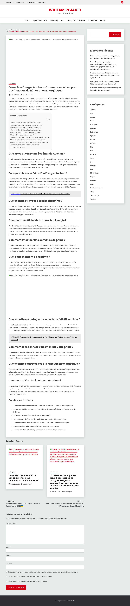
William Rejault (65, 10)
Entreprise (81, 20)
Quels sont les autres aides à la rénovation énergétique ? (30, 142)
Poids (92, 184)
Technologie (54, 20)
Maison (27, 20)
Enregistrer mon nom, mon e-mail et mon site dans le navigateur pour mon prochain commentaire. (43, 572)
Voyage (102, 20)
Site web (9, 564)
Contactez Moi (18, 2)
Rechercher (116, 35)
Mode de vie (92, 20)
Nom (8, 547)
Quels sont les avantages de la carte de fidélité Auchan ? (30, 137)
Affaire (92, 110)
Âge (91, 113)
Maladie (93, 166)
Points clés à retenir (18, 147)
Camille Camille (28, 95)
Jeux (62, 20)
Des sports (71, 20)
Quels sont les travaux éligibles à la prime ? (25, 128)
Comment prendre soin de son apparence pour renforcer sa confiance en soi (24, 478)
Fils (91, 151)
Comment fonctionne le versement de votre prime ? (28, 140)
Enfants (93, 128)
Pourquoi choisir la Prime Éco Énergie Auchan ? (27, 125)
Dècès (92, 121)
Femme (93, 143)
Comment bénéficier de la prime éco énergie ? (26, 130)
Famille (92, 139)
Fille (91, 147)
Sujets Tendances (39, 20)
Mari (91, 169)
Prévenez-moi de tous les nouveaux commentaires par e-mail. (30, 576)
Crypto (92, 117)
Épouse (93, 136)
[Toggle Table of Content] (47, 119)
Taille (92, 192)
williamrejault (27, 484)
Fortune (93, 154)
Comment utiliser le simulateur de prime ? (26, 145)
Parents (93, 180)
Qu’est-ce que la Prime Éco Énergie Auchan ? (26, 123)
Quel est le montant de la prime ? (22, 135)
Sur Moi (8, 2)
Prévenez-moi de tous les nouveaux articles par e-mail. (28, 581)
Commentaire (11, 523)
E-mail (8, 555)
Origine (92, 177)
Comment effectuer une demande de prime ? (26, 132)
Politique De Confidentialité (36, 2)
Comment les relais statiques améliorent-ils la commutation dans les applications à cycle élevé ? (105, 75)
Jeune (92, 158)
